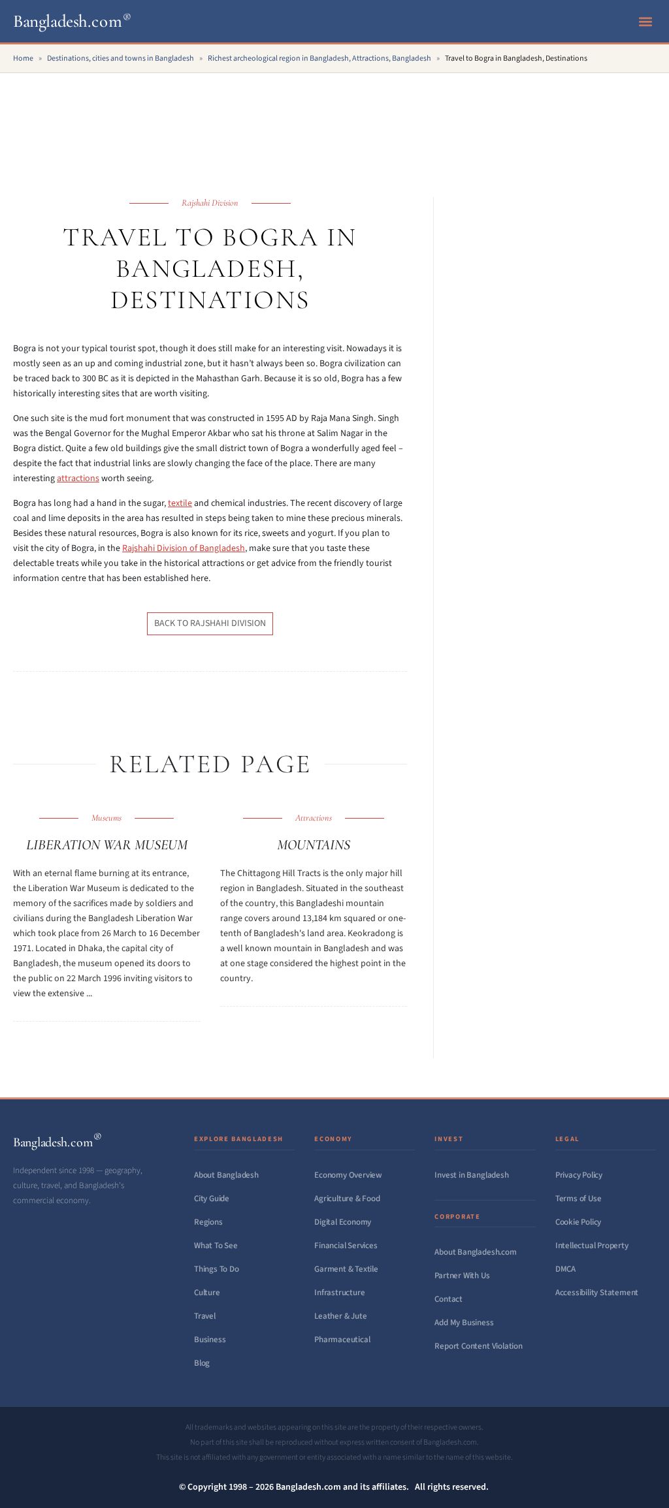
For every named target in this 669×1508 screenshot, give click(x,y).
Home (23, 58)
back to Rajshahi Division (210, 623)
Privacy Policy (578, 1175)
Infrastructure (339, 1292)
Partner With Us (461, 1275)
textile (180, 503)
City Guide (211, 1198)
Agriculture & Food (347, 1198)
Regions (208, 1222)
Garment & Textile (346, 1269)
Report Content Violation (478, 1346)
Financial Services (346, 1245)
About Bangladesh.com (475, 1252)
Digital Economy (342, 1222)
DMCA (565, 1269)
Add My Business (463, 1322)
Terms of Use (578, 1198)
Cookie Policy (578, 1222)
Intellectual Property (591, 1245)
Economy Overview (348, 1175)
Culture (207, 1292)
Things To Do (216, 1269)
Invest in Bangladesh (471, 1175)
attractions (78, 478)
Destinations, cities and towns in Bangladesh (120, 58)
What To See (216, 1245)
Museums (106, 817)
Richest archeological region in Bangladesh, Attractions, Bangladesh (319, 58)
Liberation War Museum (107, 844)
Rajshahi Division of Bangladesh (183, 548)
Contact (448, 1299)
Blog (202, 1363)
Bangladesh (72, 21)
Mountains (313, 844)
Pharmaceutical (342, 1339)
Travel (205, 1316)
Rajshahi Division (210, 202)
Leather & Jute (340, 1316)
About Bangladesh (226, 1175)
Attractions (313, 817)
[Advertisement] (334, 120)
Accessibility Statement (597, 1292)
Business (209, 1339)
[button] (645, 21)
